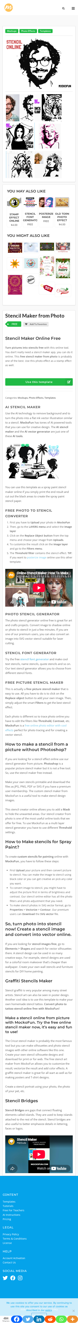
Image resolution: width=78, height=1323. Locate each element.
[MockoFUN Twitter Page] (5, 1278)
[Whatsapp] (61, 1319)
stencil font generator (34, 659)
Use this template (39, 381)
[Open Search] (63, 8)
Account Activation (14, 1258)
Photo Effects (28, 30)
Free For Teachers (13, 1210)
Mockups (12, 30)
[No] (73, 1311)
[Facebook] (16, 1319)
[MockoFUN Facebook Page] (12, 1278)
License (7, 1243)
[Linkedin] (38, 1319)
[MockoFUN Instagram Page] (20, 1278)
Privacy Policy (11, 1234)
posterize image (36, 557)
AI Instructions (11, 1214)
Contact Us (9, 1262)
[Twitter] (27, 1319)
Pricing (7, 1219)
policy (48, 1310)
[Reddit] (50, 1319)
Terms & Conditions (15, 1238)
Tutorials (8, 1206)
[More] (72, 1319)
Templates (45, 30)
